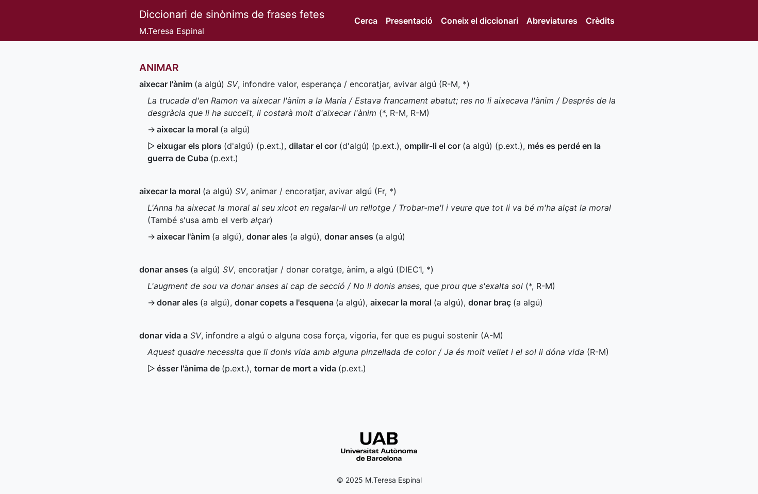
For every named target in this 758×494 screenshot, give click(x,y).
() (203, 368)
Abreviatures (552, 20)
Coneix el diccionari (479, 20)
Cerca (365, 20)
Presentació (409, 20)
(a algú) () (463, 146)
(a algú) (181, 84)
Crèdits (600, 20)
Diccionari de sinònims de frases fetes (231, 14)
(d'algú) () (220, 146)
